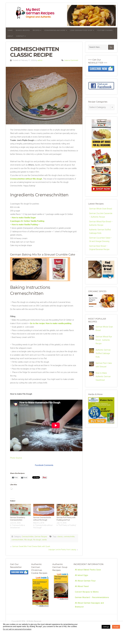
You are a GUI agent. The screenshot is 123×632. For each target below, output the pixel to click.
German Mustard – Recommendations (92, 597)
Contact (20, 36)
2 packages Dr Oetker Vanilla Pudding (27, 221)
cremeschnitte (69, 537)
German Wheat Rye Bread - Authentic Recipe (104, 340)
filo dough (37, 540)
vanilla (44, 540)
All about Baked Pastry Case (88, 570)
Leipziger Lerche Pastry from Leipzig (62, 550)
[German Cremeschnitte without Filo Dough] (43, 510)
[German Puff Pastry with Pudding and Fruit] (67, 510)
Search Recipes (23, 30)
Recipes (36, 30)
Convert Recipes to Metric (87, 592)
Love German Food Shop (81, 30)
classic (60, 537)
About (10, 36)
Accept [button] (116, 627)
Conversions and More (54, 30)
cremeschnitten (17, 540)
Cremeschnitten (28, 537)
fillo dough (28, 540)
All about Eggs (81, 575)
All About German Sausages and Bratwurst (89, 605)
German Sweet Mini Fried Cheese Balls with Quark (31, 546)
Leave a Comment (71, 60)
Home (10, 30)
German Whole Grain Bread (100, 209)
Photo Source (16, 458)
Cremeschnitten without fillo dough (26, 179)
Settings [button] (106, 627)
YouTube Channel (105, 30)
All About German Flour (85, 581)
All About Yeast (82, 586)
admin (40, 60)
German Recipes (40, 537)
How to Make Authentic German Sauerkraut (103, 376)
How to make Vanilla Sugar (24, 217)
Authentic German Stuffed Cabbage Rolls (103, 353)
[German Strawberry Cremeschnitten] (20, 510)
